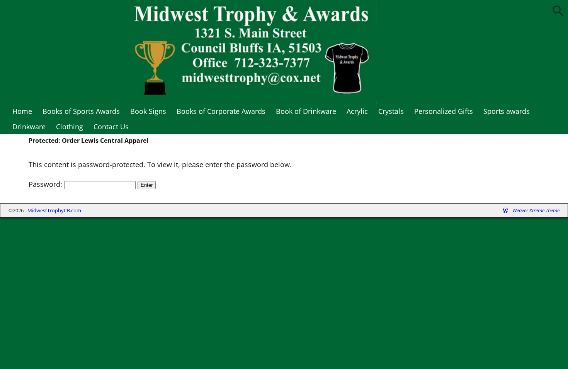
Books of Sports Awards (81, 111)
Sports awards (506, 111)
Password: (46, 184)
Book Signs (148, 111)
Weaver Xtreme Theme (535, 210)
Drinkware (29, 126)
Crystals (391, 111)
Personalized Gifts (443, 111)
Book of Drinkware (306, 111)
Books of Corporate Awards (221, 111)
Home (22, 111)
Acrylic (357, 111)
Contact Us (111, 126)
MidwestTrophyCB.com (54, 210)
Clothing (69, 126)
